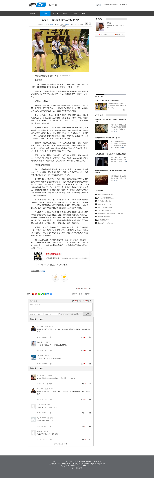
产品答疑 (102, 464)
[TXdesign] (33, 435)
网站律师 (81, 464)
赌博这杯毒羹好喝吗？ (104, 220)
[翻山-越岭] (33, 346)
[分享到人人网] (47, 293)
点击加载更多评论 (60, 444)
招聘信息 (75, 464)
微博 (58, 24)
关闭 (88, 294)
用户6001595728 (41, 404)
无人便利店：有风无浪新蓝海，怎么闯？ (108, 138)
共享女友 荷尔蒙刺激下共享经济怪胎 (107, 100)
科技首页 (33, 13)
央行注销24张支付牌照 (104, 217)
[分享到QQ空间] (44, 293)
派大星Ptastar (40, 375)
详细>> (125, 110)
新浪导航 (124, 4)
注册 (72, 314)
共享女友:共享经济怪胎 (104, 210)
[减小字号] (86, 23)
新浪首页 (118, 4)
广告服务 (64, 464)
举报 (51, 337)
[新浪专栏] (37, 4)
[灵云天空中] (33, 330)
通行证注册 (96, 464)
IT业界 (74, 13)
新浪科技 (112, 4)
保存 (75, 294)
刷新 (40, 319)
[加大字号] (90, 23)
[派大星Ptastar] (33, 379)
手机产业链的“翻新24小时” (105, 195)
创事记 (45, 13)
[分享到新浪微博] (32, 293)
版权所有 (79, 468)
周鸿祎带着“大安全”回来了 (105, 201)
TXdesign (39, 431)
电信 (65, 13)
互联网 (55, 13)
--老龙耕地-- (40, 355)
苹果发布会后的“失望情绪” (105, 207)
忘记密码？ (77, 314)
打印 (82, 294)
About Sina (58, 464)
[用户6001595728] (33, 408)
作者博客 (120, 34)
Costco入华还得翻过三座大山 (106, 198)
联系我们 (69, 464)
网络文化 (43, 271)
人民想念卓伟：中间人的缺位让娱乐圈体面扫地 (110, 154)
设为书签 (106, 4)
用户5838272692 (41, 418)
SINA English (88, 464)
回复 (90, 337)
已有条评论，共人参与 (83, 288)
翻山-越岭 (40, 342)
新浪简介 (51, 464)
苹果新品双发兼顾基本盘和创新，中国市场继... (111, 213)
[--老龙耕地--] (33, 359)
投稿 (83, 13)
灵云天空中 (40, 326)
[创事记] (52, 4)
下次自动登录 (64, 314)
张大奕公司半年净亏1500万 (105, 223)
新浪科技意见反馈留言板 (84, 461)
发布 (87, 314)
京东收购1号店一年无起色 (105, 204)
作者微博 (104, 34)
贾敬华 (67, 24)
